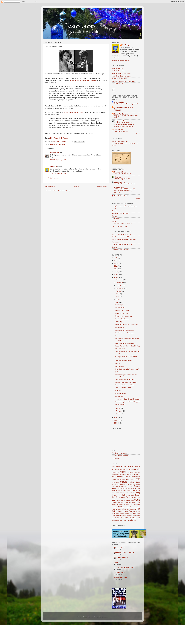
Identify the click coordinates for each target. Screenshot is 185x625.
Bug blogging (119, 366)
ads (118, 469)
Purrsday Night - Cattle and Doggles (127, 402)
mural (132, 500)
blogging (137, 476)
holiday (124, 495)
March (118, 408)
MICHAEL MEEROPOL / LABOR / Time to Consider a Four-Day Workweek (124, 190)
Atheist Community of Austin (121, 234)
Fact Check (115, 218)
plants (114, 507)
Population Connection (119, 453)
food (132, 488)
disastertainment (121, 486)
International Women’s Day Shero (124, 184)
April (117, 302)
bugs (127, 479)
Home (76, 186)
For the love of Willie (122, 310)
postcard (128, 507)
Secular (114, 247)
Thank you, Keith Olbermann (125, 379)
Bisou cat (131, 476)
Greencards (136, 490)
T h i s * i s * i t (119, 547)
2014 (116, 260)
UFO (138, 518)
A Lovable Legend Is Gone (122, 179)
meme (128, 500)
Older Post (102, 186)
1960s (118, 466)
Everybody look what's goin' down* (127, 369)
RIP (139, 509)
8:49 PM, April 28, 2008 (58, 160)
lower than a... (121, 500)
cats (138, 479)
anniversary (115, 472)
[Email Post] (71, 141)
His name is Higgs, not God (124, 385)
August (118, 291)
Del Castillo (121, 484)
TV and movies (61, 144)
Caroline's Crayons (121, 557)
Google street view (119, 490)
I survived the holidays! (121, 131)
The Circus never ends (123, 388)
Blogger (104, 617)
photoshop (137, 504)
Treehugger (116, 458)
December (119, 280)
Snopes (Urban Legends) (120, 213)
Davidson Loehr (134, 482)
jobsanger (117, 177)
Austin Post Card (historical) (121, 76)
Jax (113, 497)
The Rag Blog (119, 187)
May (117, 299)
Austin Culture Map (118, 71)
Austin (123, 472)
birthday (120, 476)
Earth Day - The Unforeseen (125, 333)
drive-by (130, 486)
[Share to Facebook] (81, 142)
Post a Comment (53, 178)
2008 (116, 277)
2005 (116, 423)
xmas (134, 520)
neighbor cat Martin (118, 502)
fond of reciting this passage (73, 112)
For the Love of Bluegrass (123, 567)
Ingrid (116, 562)
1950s (113, 466)
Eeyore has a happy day (123, 316)
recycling (128, 509)
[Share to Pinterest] (83, 142)
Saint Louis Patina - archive (124, 552)
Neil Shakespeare (120, 577)
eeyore (123, 488)
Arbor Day (118, 322)
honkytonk (131, 495)
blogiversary (115, 479)
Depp (127, 484)
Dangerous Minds (120, 121)
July (117, 294)
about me (126, 466)
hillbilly (119, 495)
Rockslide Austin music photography (124, 81)
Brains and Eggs (120, 172)
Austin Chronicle (117, 68)
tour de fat (115, 518)
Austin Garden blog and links (121, 73)
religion (52, 144)
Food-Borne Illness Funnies (122, 174)
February (119, 411)
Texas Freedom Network (120, 249)
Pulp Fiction (63, 138)
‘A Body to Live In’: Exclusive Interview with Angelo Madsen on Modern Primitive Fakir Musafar (124, 124)
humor (137, 495)
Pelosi (56, 138)
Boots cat (122, 479)
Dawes (114, 484)
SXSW (132, 513)
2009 (116, 274)
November (119, 282)
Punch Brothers (116, 509)
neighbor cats (130, 502)
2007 (116, 417)
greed (129, 490)
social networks (120, 513)
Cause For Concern (121, 114)
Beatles (114, 476)
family (128, 488)
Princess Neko (136, 507)
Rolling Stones (117, 511)
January (119, 414)
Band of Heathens (133, 474)
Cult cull (118, 390)
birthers (126, 476)
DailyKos (115, 211)
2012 (116, 266)
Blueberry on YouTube (119, 78)
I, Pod (117, 372)
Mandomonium (120, 349)
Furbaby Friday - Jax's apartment (126, 324)
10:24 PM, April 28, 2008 (58, 174)
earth (114, 488)
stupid (127, 513)
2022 (116, 258)
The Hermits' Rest (118, 84)
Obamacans (119, 327)
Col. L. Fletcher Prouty (119, 226)
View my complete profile (120, 60)
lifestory (134, 497)
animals (136, 469)
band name (123, 474)
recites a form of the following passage (83, 80)
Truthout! (115, 208)
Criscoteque (119, 305)
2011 (116, 269)
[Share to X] (79, 142)
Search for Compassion (120, 455)
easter (118, 488)
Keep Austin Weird (123, 497)
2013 (116, 263)
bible (50, 138)
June (118, 297)
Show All (138, 133)
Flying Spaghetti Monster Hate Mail (124, 239)
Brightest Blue (119, 102)
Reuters (114, 216)
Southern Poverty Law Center (122, 224)
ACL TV (114, 469)
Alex (121, 469)
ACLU (114, 221)
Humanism (115, 242)
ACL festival (136, 466)
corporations (115, 482)
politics (120, 506)
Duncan (137, 486)
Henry (138, 493)
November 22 (121, 504)
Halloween (115, 493)
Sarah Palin (128, 511)
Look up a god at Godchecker (122, 244)
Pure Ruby (117, 110)
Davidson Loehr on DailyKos (121, 237)
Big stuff (118, 336)
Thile (128, 515)
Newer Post (50, 186)
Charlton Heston (120, 393)
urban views (116, 520)
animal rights (127, 469)
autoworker (131, 472)
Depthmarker (118, 129)
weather (125, 520)
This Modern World (121, 196)
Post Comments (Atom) (62, 191)
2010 (116, 272)
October (119, 285)
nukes (127, 504)
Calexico (132, 479)
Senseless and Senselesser (124, 330)
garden (137, 488)
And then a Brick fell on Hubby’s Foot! (126, 104)
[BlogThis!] (77, 142)
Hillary (114, 495)
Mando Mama (55, 152)
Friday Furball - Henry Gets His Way (127, 346)
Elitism (117, 363)
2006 (116, 420)
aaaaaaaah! (119, 396)
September (120, 288)
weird (130, 520)
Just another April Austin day (125, 343)
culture (123, 481)
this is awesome (135, 515)
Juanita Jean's (119, 182)
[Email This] (75, 142)
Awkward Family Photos (120, 141)
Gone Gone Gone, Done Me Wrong (127, 399)
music (137, 499)
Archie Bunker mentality (123, 360)
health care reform (127, 493)
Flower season (120, 404)
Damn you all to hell (122, 313)
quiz (123, 509)
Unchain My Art (119, 572)
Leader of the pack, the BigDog (126, 382)
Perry (131, 504)
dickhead (132, 484)
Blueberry (53, 166)
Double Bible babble (122, 319)
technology (122, 515)
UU (121, 520)
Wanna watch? (120, 307)
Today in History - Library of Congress (124, 206)
